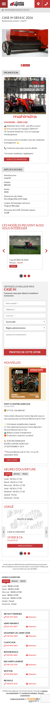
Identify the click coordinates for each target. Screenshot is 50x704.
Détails (13, 266)
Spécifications (13, 169)
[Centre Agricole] (21, 4)
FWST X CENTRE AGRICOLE (17, 404)
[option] (25, 250)
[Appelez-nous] (46, 4)
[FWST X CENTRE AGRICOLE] (25, 383)
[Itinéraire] (38, 4)
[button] (3, 251)
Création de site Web (17, 699)
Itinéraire (32, 617)
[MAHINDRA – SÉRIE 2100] (25, 98)
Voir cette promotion (17, 159)
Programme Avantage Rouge (17, 10)
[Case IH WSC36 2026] (25, 245)
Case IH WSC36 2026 (18, 260)
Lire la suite (12, 460)
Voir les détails (25, 546)
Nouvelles (12, 362)
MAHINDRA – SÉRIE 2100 (16, 122)
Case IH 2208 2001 (16, 532)
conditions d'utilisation (29, 693)
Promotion (11, 72)
